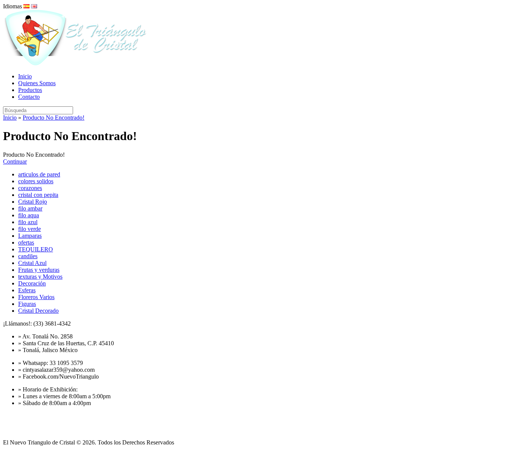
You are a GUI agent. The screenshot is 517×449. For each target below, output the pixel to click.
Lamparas (30, 235)
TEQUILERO (35, 249)
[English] (34, 6)
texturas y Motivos (40, 276)
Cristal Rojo (32, 201)
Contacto (29, 97)
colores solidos (35, 181)
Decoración (32, 283)
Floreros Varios (36, 297)
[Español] (26, 6)
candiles (27, 256)
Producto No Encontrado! (53, 117)
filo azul (27, 222)
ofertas (26, 242)
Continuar (15, 161)
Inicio (25, 76)
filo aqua (28, 215)
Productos (30, 90)
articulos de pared (39, 174)
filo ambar (30, 208)
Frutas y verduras (38, 270)
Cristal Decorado (38, 310)
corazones (30, 188)
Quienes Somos (37, 83)
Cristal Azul (32, 263)
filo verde (29, 229)
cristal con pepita (38, 195)
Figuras (27, 304)
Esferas (27, 290)
